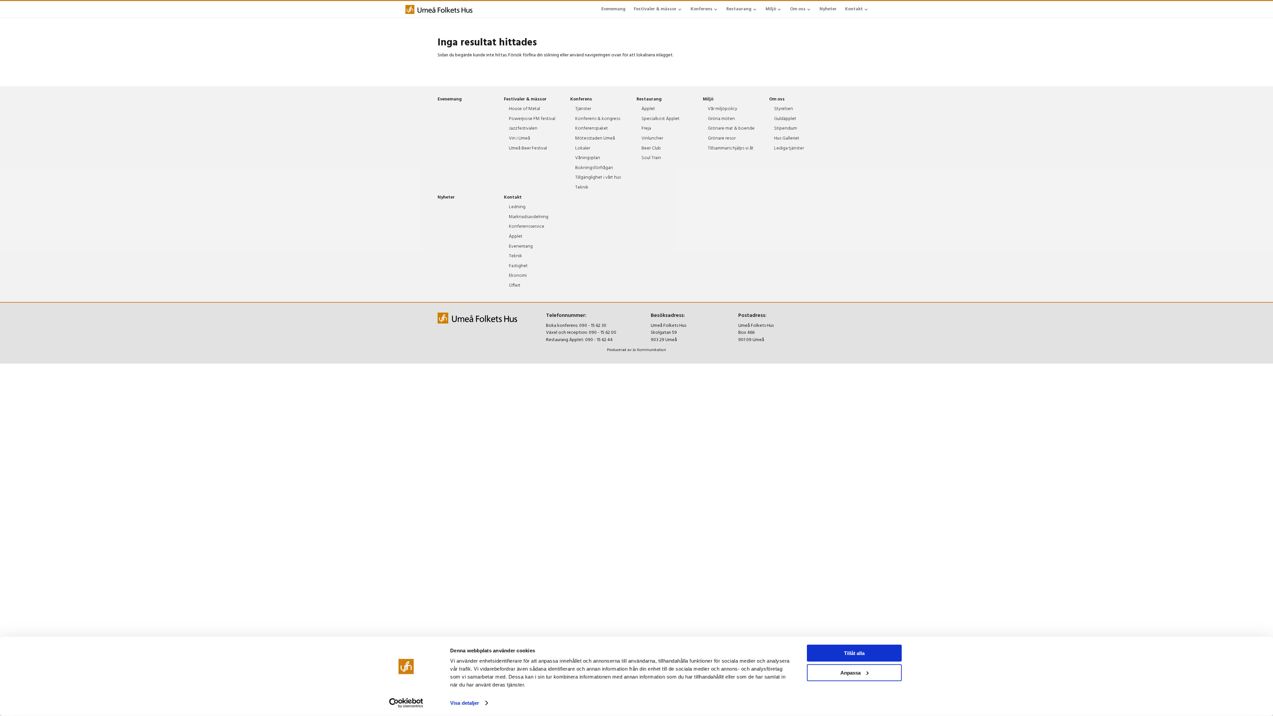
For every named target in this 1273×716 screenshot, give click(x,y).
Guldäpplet (785, 119)
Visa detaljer (464, 703)
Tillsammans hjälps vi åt (731, 148)
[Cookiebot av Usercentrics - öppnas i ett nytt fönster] (406, 703)
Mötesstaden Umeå (595, 138)
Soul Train (651, 158)
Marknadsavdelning (528, 217)
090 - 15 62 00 (602, 332)
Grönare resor (722, 138)
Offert (514, 285)
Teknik (581, 187)
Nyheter (828, 9)
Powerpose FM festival (532, 119)
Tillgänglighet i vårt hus (598, 177)
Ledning (517, 207)
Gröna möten (721, 119)
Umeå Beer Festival (528, 148)
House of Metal (524, 109)
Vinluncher (652, 138)
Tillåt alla (854, 653)
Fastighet (518, 266)
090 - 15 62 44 (599, 340)
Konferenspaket (591, 128)
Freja (646, 128)
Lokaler (582, 148)
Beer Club (651, 148)
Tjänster (583, 109)
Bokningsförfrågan (594, 168)
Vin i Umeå (519, 138)
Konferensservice (526, 226)
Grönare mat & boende (731, 128)
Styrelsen (783, 109)
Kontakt (854, 9)
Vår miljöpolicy (722, 109)
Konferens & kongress (597, 119)
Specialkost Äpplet (660, 119)
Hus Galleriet (786, 138)
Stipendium (785, 128)
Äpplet (648, 109)
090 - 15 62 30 (592, 325)
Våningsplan (587, 158)
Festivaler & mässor (655, 9)
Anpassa (850, 672)
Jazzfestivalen (523, 128)
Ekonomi (518, 275)
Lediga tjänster (789, 148)
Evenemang (613, 9)
